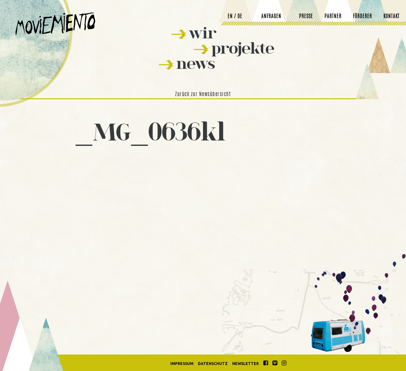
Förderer (362, 16)
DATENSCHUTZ (213, 363)
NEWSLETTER (245, 363)
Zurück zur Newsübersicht (203, 94)
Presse (306, 16)
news (195, 63)
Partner (333, 16)
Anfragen (271, 16)
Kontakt (391, 16)
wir (203, 33)
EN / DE (235, 16)
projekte (242, 48)
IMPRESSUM (181, 363)
